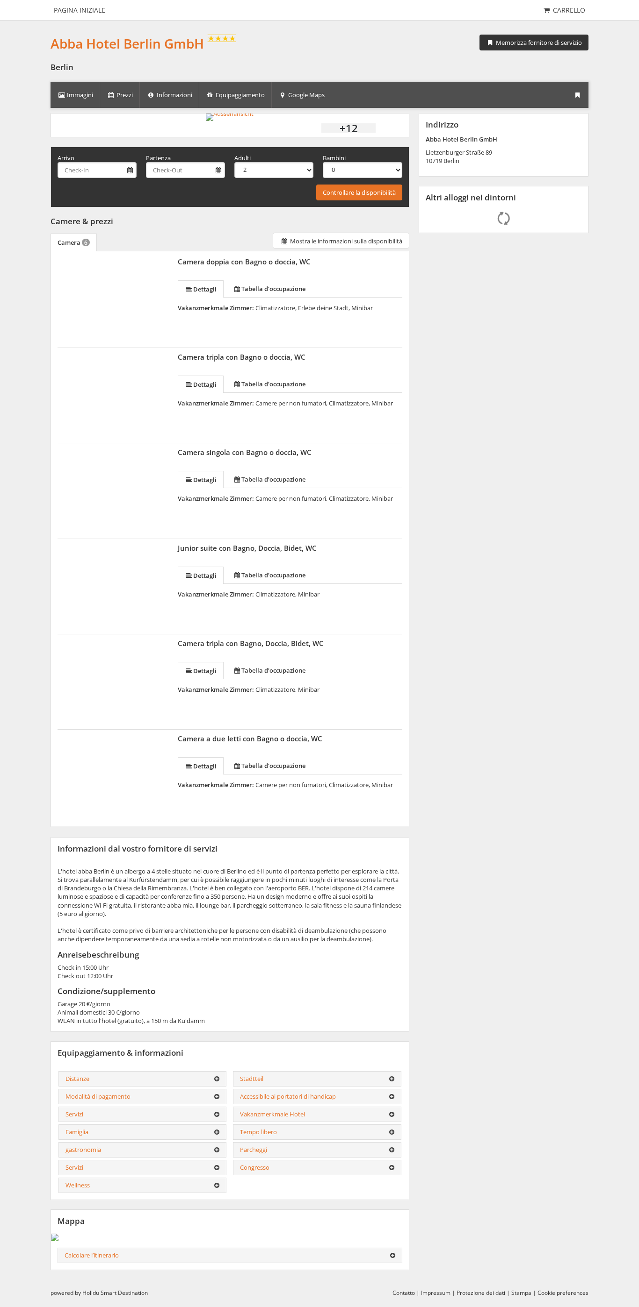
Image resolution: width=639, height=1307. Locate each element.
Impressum (435, 1293)
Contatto (403, 1293)
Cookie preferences (562, 1293)
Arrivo (66, 158)
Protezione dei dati (481, 1293)
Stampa (521, 1293)
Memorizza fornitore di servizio (538, 42)
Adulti (242, 158)
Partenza (158, 158)
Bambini (334, 158)
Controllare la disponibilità (359, 192)
